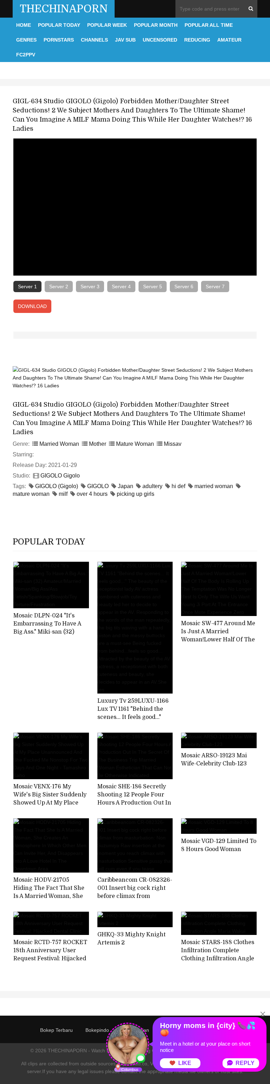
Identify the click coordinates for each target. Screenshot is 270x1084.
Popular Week (107, 25)
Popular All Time (209, 25)
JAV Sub (125, 40)
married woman (213, 486)
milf (63, 494)
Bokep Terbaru (56, 1030)
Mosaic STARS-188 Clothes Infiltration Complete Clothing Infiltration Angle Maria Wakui (217, 954)
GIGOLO (98, 486)
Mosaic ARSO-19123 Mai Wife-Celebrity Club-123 (214, 759)
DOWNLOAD (32, 306)
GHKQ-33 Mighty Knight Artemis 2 (131, 938)
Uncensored (160, 40)
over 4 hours (92, 494)
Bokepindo (97, 1030)
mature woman (31, 494)
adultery (152, 486)
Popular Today (59, 25)
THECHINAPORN (64, 9)
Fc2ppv (25, 54)
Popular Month (156, 25)
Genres (26, 40)
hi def (178, 486)
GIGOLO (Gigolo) (56, 486)
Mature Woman (135, 444)
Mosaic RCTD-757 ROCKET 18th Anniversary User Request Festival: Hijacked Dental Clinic (50, 954)
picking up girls (135, 494)
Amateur (229, 40)
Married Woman (59, 444)
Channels (94, 40)
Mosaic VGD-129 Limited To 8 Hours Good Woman (218, 845)
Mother (97, 444)
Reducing (197, 40)
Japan (125, 486)
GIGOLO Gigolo (60, 476)
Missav (172, 444)
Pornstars (59, 40)
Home (23, 25)
